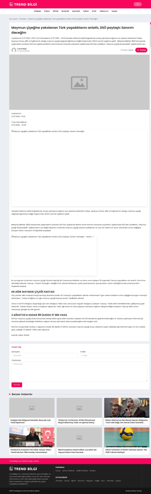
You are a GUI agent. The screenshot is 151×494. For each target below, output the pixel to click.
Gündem (37, 11)
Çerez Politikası (68, 470)
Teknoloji (104, 11)
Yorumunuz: (16, 360)
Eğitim (55, 11)
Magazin (76, 11)
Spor (94, 11)
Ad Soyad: (15, 352)
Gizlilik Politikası (82, 470)
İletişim (93, 470)
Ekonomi (65, 11)
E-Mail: (83, 352)
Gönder (17, 385)
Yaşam (114, 11)
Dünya (47, 11)
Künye (58, 470)
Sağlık (86, 11)
